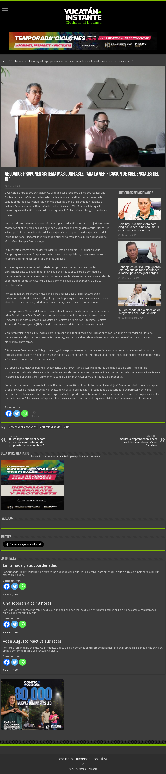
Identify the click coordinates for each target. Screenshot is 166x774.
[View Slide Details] (32, 486)
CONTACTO (66, 759)
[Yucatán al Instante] (83, 15)
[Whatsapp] (24, 413)
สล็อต (103, 759)
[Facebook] (8, 413)
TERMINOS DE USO (87, 759)
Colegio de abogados (23, 427)
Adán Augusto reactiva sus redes (32, 641)
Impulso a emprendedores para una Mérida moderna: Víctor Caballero (138, 441)
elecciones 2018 (51, 427)
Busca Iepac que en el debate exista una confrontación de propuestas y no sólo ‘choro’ (27, 441)
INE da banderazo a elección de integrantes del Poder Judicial (139, 311)
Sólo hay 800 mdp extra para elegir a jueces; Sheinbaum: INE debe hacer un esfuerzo (139, 227)
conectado (63, 456)
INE (67, 427)
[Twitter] (16, 413)
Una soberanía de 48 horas (27, 603)
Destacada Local (20, 61)
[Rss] (83, 764)
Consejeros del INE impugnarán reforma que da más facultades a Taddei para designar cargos (139, 270)
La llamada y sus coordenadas (30, 565)
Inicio (4, 61)
